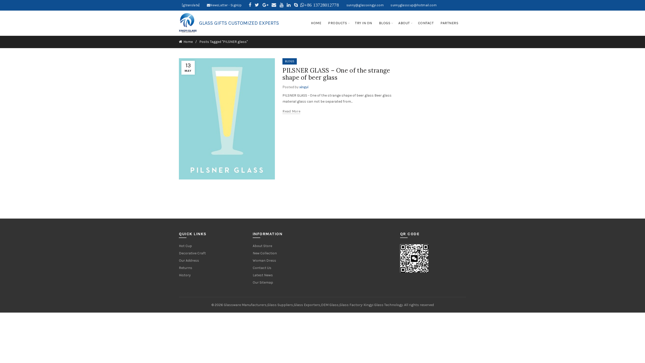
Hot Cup (185, 246)
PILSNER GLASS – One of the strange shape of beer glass (336, 74)
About (404, 23)
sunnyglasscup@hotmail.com (414, 5)
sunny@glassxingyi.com (365, 5)
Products (337, 23)
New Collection (265, 253)
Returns (185, 268)
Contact (426, 23)
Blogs (385, 23)
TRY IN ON (363, 23)
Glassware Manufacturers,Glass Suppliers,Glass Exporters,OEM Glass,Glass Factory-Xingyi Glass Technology (313, 305)
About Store (262, 246)
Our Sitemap (263, 282)
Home (188, 42)
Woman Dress (264, 260)
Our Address (189, 260)
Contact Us (262, 268)
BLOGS (289, 61)
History (185, 275)
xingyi (303, 87)
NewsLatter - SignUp (226, 5)
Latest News (263, 275)
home (316, 23)
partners (449, 23)
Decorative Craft (192, 253)
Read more (291, 111)
